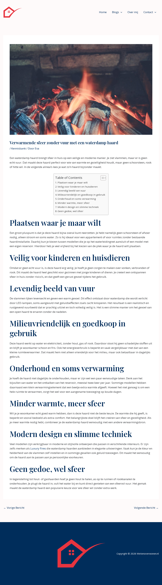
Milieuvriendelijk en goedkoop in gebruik (81, 194)
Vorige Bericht (13, 507)
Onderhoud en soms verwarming (77, 198)
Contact (148, 12)
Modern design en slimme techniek (78, 207)
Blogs (115, 12)
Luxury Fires (38, 448)
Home (103, 12)
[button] (120, 12)
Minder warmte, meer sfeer (74, 202)
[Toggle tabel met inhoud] (101, 178)
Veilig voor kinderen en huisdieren (78, 186)
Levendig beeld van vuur (72, 190)
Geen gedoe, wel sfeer (70, 211)
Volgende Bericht (146, 507)
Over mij (133, 12)
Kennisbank (18, 148)
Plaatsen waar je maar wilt (73, 182)
